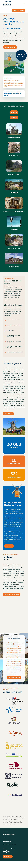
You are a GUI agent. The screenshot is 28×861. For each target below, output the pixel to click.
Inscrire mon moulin (18, 10)
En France (14, 112)
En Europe (14, 117)
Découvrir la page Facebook (11, 594)
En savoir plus (8, 413)
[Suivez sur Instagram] (9, 851)
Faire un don (7, 857)
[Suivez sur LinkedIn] (6, 851)
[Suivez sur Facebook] (4, 851)
